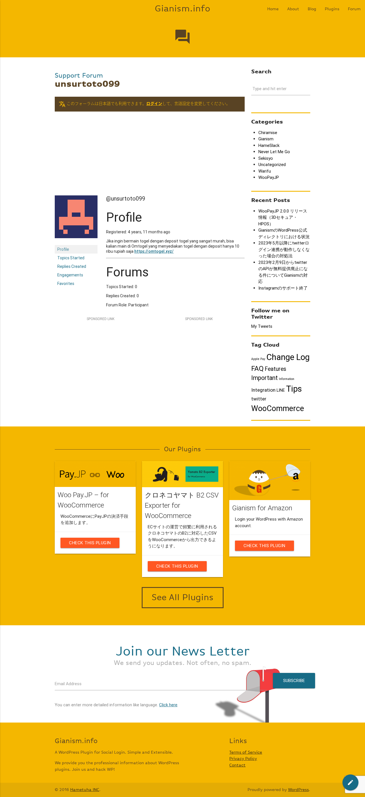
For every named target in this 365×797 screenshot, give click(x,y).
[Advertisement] (150, 155)
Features (275, 368)
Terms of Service (245, 752)
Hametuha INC (84, 790)
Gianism (265, 138)
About (293, 9)
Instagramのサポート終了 (283, 288)
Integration (263, 390)
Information (286, 379)
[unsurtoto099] (76, 242)
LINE (281, 390)
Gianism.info (182, 9)
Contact (237, 765)
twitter (258, 399)
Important (264, 378)
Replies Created (71, 266)
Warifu (264, 171)
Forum (354, 9)
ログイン (154, 104)
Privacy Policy (243, 758)
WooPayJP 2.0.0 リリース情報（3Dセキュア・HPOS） (282, 217)
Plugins (332, 9)
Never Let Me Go (274, 151)
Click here (168, 704)
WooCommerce (277, 408)
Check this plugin (90, 542)
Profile (63, 249)
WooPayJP (268, 177)
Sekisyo (265, 158)
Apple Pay (258, 359)
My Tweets (261, 326)
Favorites (65, 283)
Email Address (68, 683)
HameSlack (268, 145)
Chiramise (267, 132)
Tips (294, 389)
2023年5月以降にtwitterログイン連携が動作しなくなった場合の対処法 (284, 249)
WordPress (298, 790)
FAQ (257, 368)
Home (273, 9)
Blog (312, 9)
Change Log (288, 357)
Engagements (70, 275)
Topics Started (70, 257)
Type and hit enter (269, 88)
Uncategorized (272, 164)
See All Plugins (183, 597)
